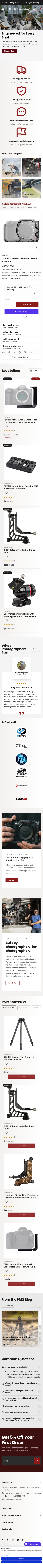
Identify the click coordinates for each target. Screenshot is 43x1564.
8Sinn (5, 255)
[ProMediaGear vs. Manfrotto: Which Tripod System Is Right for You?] (20, 1329)
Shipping (4, 269)
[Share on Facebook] (9, 352)
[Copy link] (31, 352)
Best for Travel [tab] (24, 1008)
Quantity (7, 299)
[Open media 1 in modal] (21, 231)
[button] (3, 9)
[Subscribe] (37, 1460)
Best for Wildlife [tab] (8, 1008)
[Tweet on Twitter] (14, 352)
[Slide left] (4, 230)
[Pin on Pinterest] (20, 352)
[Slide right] (39, 230)
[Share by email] (25, 352)
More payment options (21, 317)
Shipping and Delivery (17, 1377)
